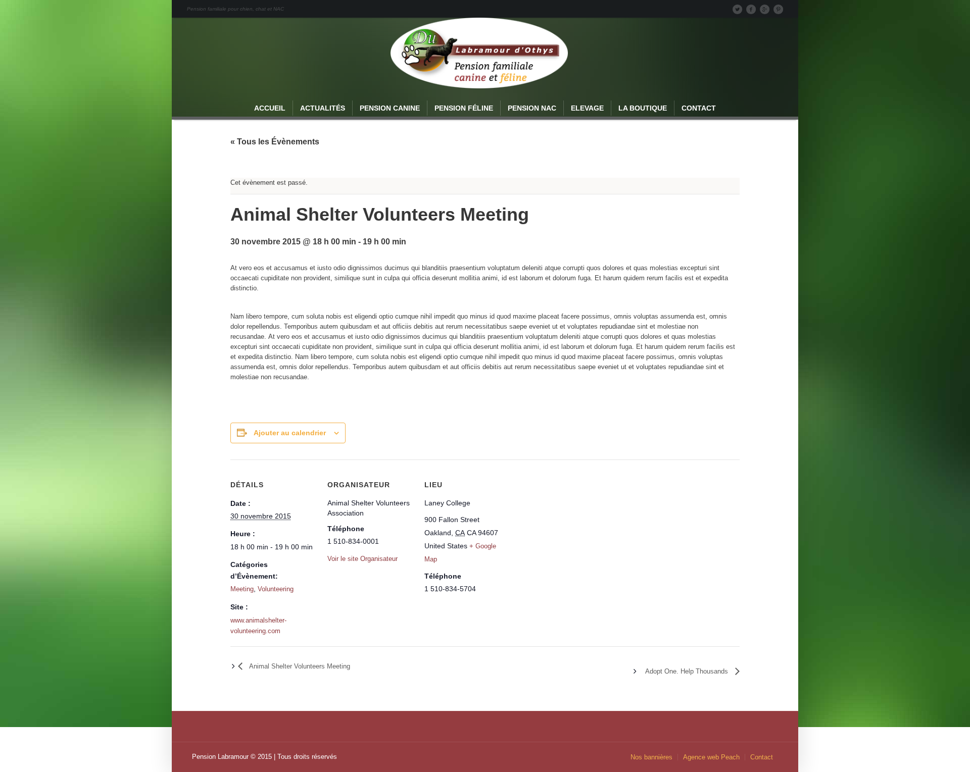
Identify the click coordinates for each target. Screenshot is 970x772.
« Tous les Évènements (274, 141)
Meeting (242, 589)
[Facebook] (751, 9)
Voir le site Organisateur (362, 558)
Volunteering (276, 589)
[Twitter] (737, 9)
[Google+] (764, 9)
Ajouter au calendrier (290, 433)
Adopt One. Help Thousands (687, 671)
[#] (778, 9)
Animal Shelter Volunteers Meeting (299, 666)
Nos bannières (651, 757)
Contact (761, 757)
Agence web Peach (711, 757)
